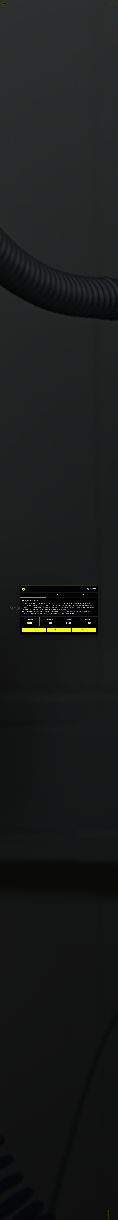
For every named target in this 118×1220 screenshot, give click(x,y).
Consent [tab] (33, 595)
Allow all (83, 630)
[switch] (49, 623)
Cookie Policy (29, 611)
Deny (34, 630)
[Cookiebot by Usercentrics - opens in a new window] (88, 589)
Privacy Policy (69, 613)
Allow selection (59, 630)
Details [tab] (59, 595)
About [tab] (85, 595)
